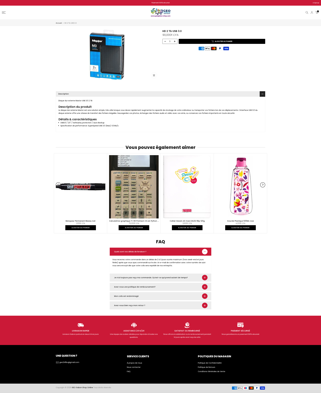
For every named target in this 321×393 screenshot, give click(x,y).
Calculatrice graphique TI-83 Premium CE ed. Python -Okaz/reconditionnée (143, 221)
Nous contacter (134, 367)
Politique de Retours (206, 367)
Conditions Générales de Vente (211, 371)
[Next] (262, 184)
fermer (5, 3)
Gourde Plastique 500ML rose (240, 221)
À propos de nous (134, 363)
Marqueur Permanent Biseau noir (81, 221)
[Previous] (58, 184)
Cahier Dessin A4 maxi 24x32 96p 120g (187, 221)
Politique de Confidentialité (210, 363)
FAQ (128, 371)
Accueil (59, 23)
